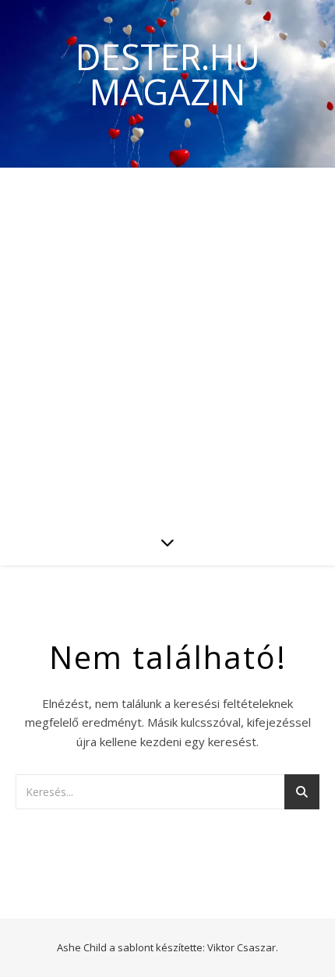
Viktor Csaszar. (242, 947)
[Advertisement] (167, 343)
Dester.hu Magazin (168, 74)
